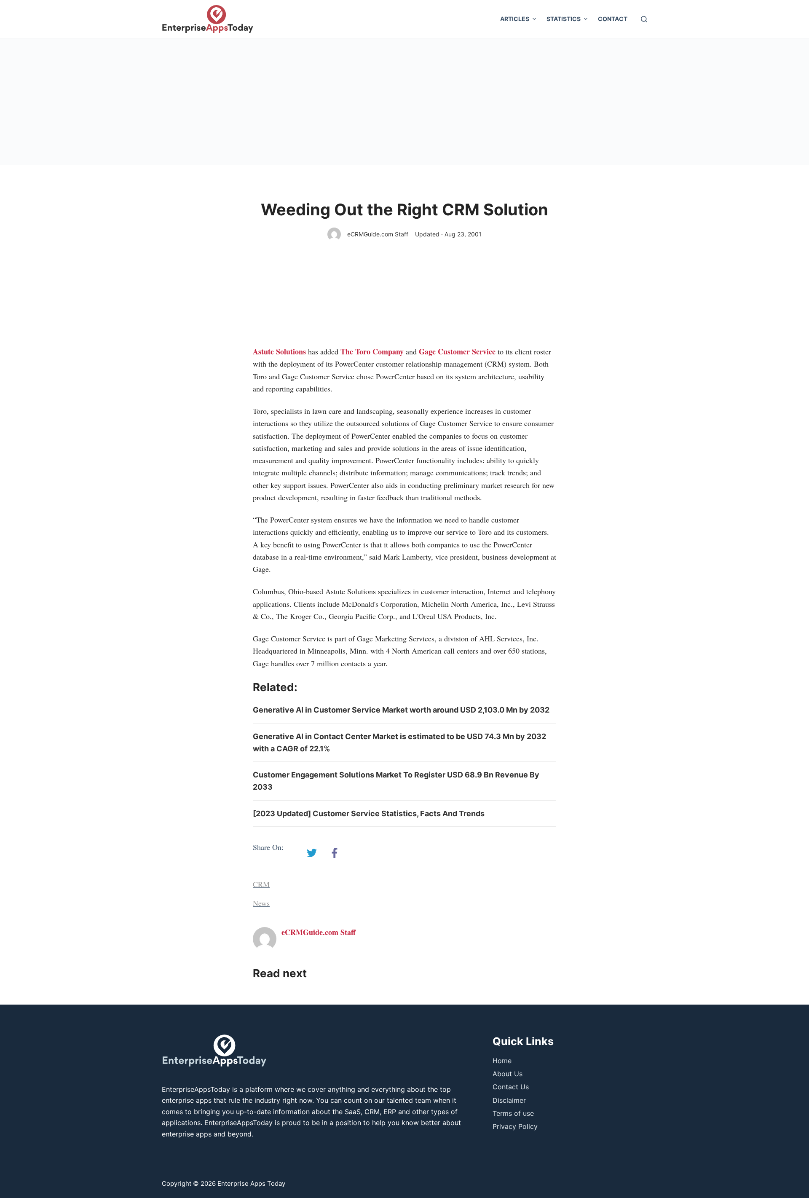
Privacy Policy (515, 1126)
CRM (261, 884)
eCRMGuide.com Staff (377, 234)
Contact (612, 18)
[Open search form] (644, 19)
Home (502, 1060)
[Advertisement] (404, 102)
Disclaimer (509, 1100)
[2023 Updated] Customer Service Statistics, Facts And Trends (369, 813)
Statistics (563, 18)
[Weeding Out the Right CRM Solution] (312, 853)
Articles (514, 18)
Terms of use (513, 1113)
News (261, 903)
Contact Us (511, 1087)
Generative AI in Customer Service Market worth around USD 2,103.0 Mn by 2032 (401, 709)
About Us (507, 1073)
